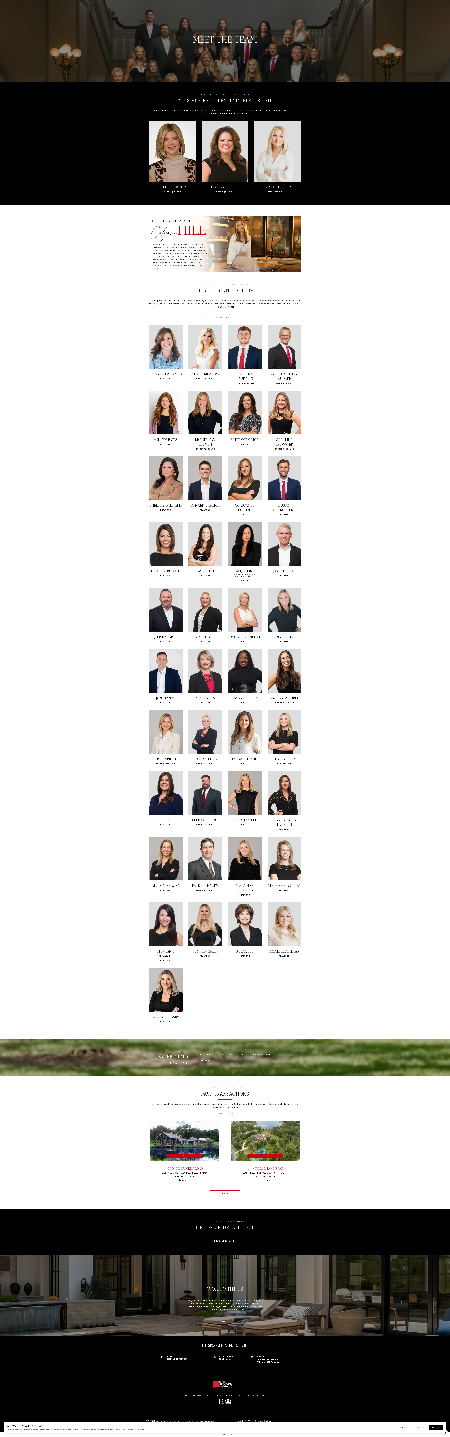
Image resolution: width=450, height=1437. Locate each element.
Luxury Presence (205, 1421)
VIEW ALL (225, 1194)
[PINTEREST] (301, 1421)
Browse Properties (225, 1241)
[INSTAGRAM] (288, 1421)
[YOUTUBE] (294, 1421)
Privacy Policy (263, 1421)
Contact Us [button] (225, 1321)
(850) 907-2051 (226, 1359)
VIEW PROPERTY (184, 1153)
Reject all (404, 1427)
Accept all (436, 1427)
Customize (420, 1427)
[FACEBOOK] (282, 1421)
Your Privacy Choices (225, 1434)
